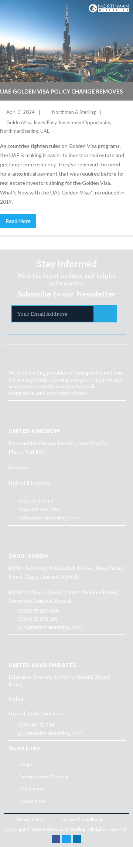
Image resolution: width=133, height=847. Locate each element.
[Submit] (105, 313)
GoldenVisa (18, 122)
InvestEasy (45, 122)
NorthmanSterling (19, 131)
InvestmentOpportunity (84, 122)
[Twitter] (66, 839)
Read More (18, 221)
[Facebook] (56, 839)
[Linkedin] (77, 839)
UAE (45, 131)
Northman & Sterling (74, 112)
